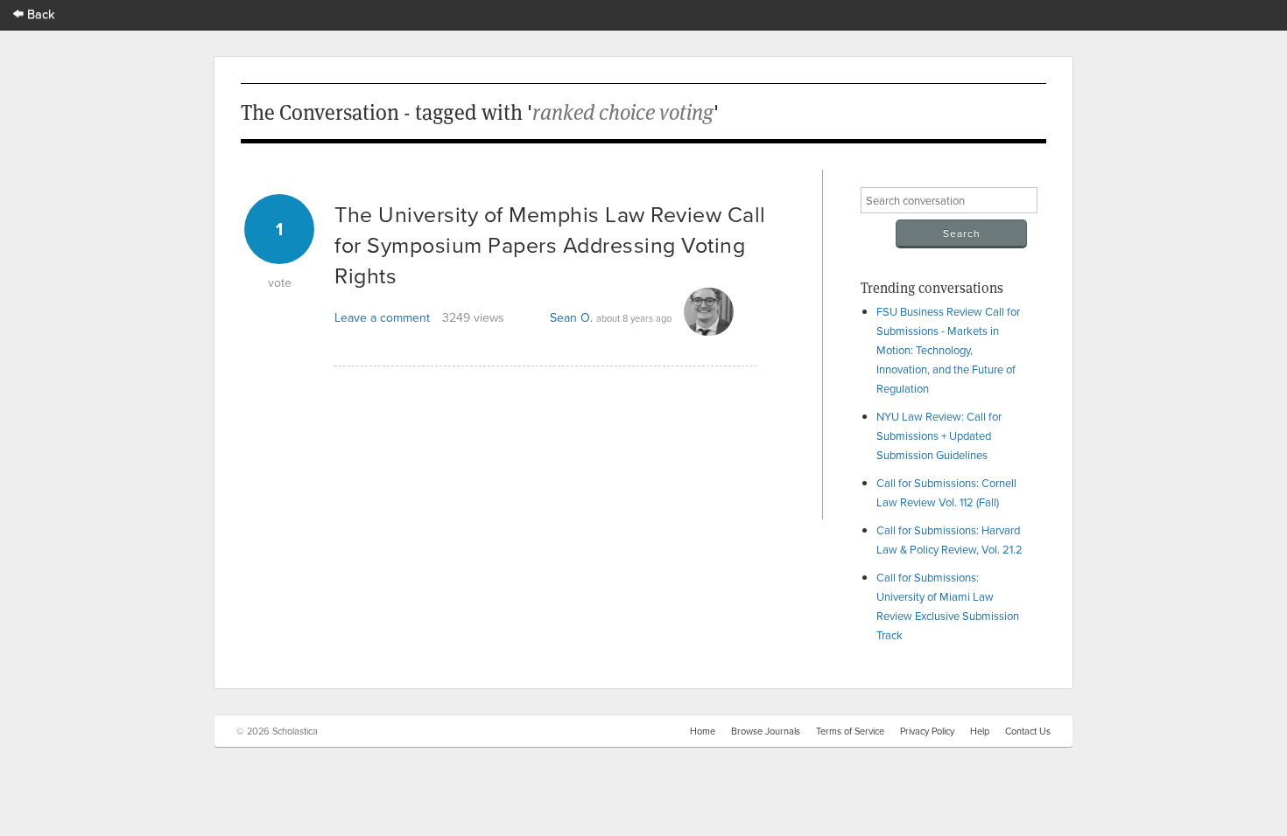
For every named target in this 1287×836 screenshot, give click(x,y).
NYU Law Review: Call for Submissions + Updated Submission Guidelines (939, 435)
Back (39, 13)
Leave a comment (382, 317)
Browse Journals (765, 731)
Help (979, 731)
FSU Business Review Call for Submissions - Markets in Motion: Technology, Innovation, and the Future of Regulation (948, 349)
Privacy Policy (927, 731)
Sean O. (571, 317)
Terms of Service (850, 731)
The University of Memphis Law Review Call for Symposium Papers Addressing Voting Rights (550, 244)
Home (702, 731)
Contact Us (1028, 731)
